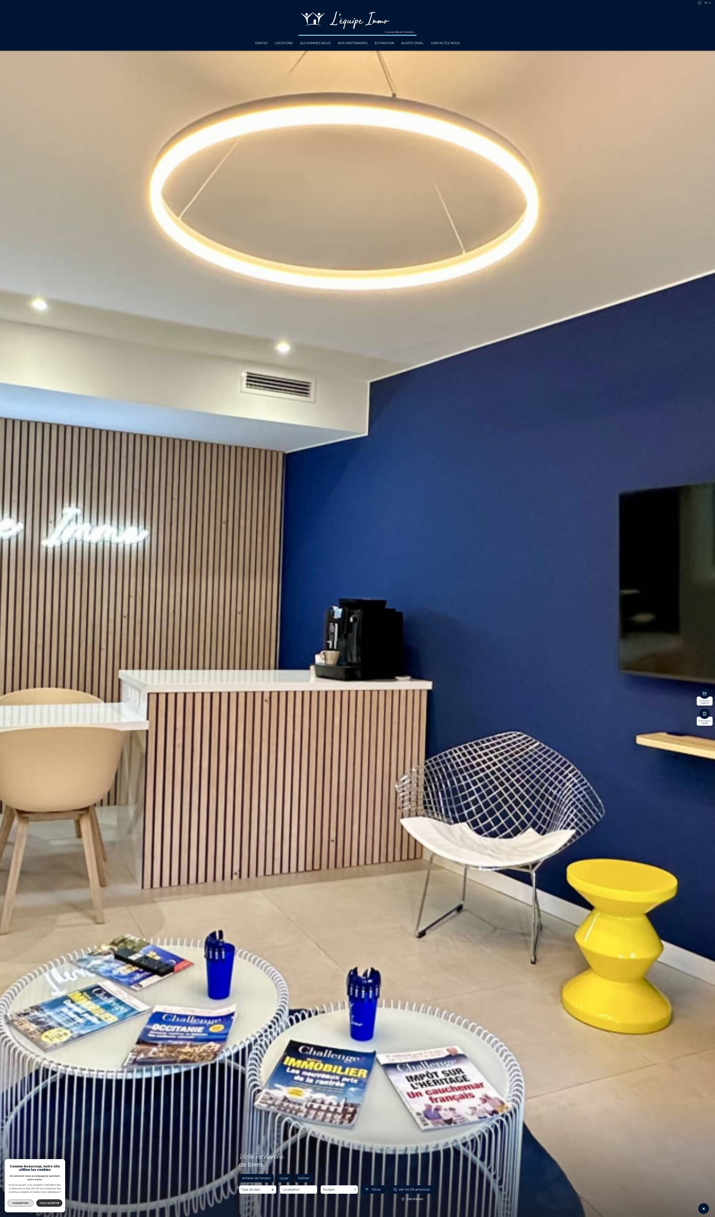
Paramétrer (20, 1203)
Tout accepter (49, 1203)
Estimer (303, 1178)
